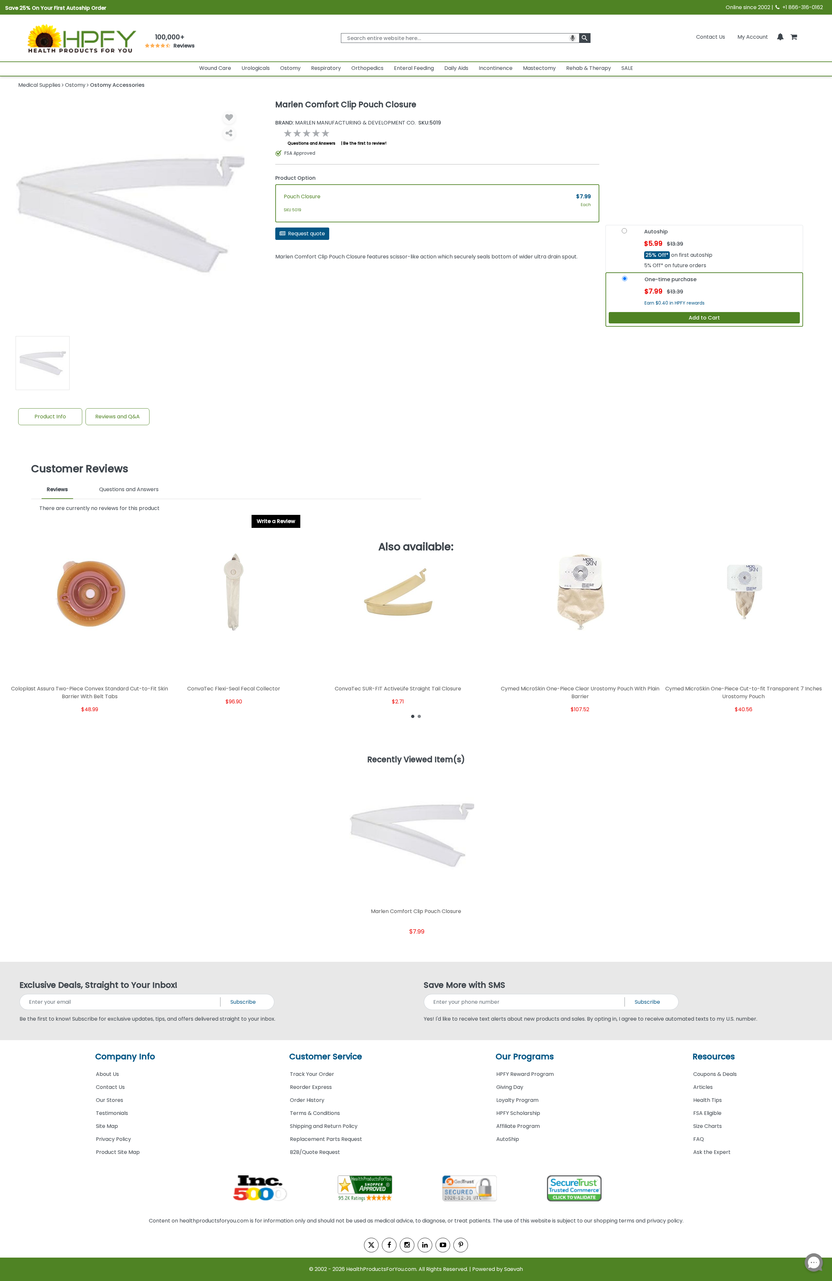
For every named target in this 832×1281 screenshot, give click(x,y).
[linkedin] (425, 1245)
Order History (307, 1100)
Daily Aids (456, 68)
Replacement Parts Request (326, 1139)
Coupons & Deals (715, 1074)
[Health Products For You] (81, 38)
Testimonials (112, 1113)
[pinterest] (460, 1245)
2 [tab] (419, 716)
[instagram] (407, 1245)
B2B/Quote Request (315, 1152)
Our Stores (109, 1100)
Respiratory (326, 68)
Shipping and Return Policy (324, 1126)
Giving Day (509, 1087)
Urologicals (255, 68)
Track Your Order (312, 1074)
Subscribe (243, 1002)
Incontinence (496, 68)
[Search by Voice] (573, 38)
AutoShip (507, 1139)
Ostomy (290, 68)
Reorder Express (311, 1087)
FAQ (698, 1139)
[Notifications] (780, 37)
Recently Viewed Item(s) (416, 760)
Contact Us (710, 37)
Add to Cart (704, 317)
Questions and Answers (311, 143)
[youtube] (443, 1245)
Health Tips (707, 1100)
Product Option (295, 178)
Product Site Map (118, 1152)
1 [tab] (413, 716)
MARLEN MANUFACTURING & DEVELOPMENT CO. (345, 122)
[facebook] (389, 1245)
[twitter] (371, 1245)
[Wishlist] (229, 117)
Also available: (416, 547)
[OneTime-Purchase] (624, 281)
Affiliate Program (518, 1126)
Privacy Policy (113, 1139)
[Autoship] (624, 233)
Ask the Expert (712, 1152)
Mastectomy (539, 68)
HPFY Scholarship (518, 1113)
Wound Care (215, 68)
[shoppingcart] (793, 37)
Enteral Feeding (414, 68)
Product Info (50, 416)
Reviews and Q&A (117, 416)
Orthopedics (367, 68)
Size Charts (707, 1126)
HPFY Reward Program (525, 1074)
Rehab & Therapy (588, 68)
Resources (714, 1056)
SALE (627, 68)
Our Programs (525, 1056)
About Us (107, 1074)
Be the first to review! (364, 143)
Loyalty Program (517, 1100)
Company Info (125, 1056)
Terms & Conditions (315, 1113)
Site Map (107, 1126)
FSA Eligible (707, 1113)
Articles (703, 1087)
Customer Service (325, 1056)
